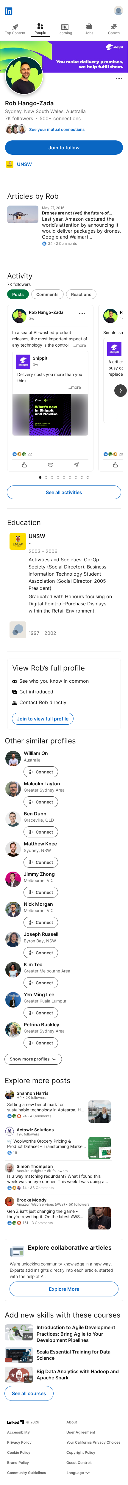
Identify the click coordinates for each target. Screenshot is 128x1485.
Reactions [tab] (81, 294)
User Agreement (80, 1432)
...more (79, 345)
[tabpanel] (64, 389)
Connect (44, 771)
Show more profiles (30, 1058)
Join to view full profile (42, 719)
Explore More (64, 1289)
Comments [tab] (47, 294)
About (71, 1422)
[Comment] (51, 465)
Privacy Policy (19, 1442)
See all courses (29, 1393)
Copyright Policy (80, 1452)
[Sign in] (118, 11)
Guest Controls (79, 1462)
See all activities (64, 492)
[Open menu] (119, 78)
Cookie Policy (18, 1452)
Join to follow (64, 148)
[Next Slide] (120, 390)
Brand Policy (18, 1462)
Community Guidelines (26, 1472)
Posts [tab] (18, 294)
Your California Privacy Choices (93, 1442)
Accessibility (18, 1432)
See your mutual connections (57, 129)
